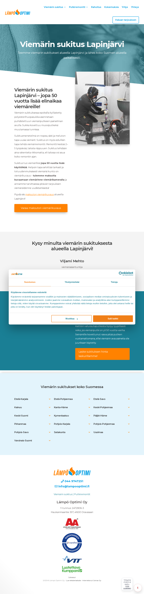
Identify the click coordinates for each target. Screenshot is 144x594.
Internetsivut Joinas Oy (91, 580)
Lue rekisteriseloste (73, 580)
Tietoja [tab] (114, 282)
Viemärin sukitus (53, 7)
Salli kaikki (113, 319)
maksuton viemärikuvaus (39, 194)
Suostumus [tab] (30, 282)
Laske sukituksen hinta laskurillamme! (93, 354)
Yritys (125, 7)
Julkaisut (72, 577)
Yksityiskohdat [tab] (72, 282)
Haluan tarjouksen (125, 20)
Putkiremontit (82, 494)
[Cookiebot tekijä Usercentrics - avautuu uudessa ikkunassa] (121, 274)
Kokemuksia (111, 7)
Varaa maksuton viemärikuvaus (41, 208)
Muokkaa (70, 319)
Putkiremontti (77, 7)
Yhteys (135, 7)
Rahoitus (96, 7)
